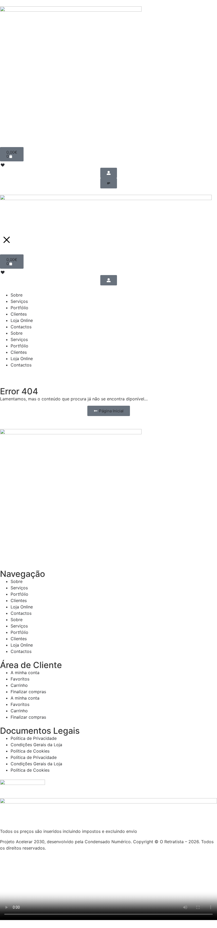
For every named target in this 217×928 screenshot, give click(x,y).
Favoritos (20, 679)
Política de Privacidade (34, 738)
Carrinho (19, 685)
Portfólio (19, 594)
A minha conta (25, 672)
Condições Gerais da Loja (36, 744)
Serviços (19, 587)
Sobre (16, 581)
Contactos (21, 613)
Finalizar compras (28, 691)
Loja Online (22, 606)
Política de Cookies (30, 751)
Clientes (19, 600)
